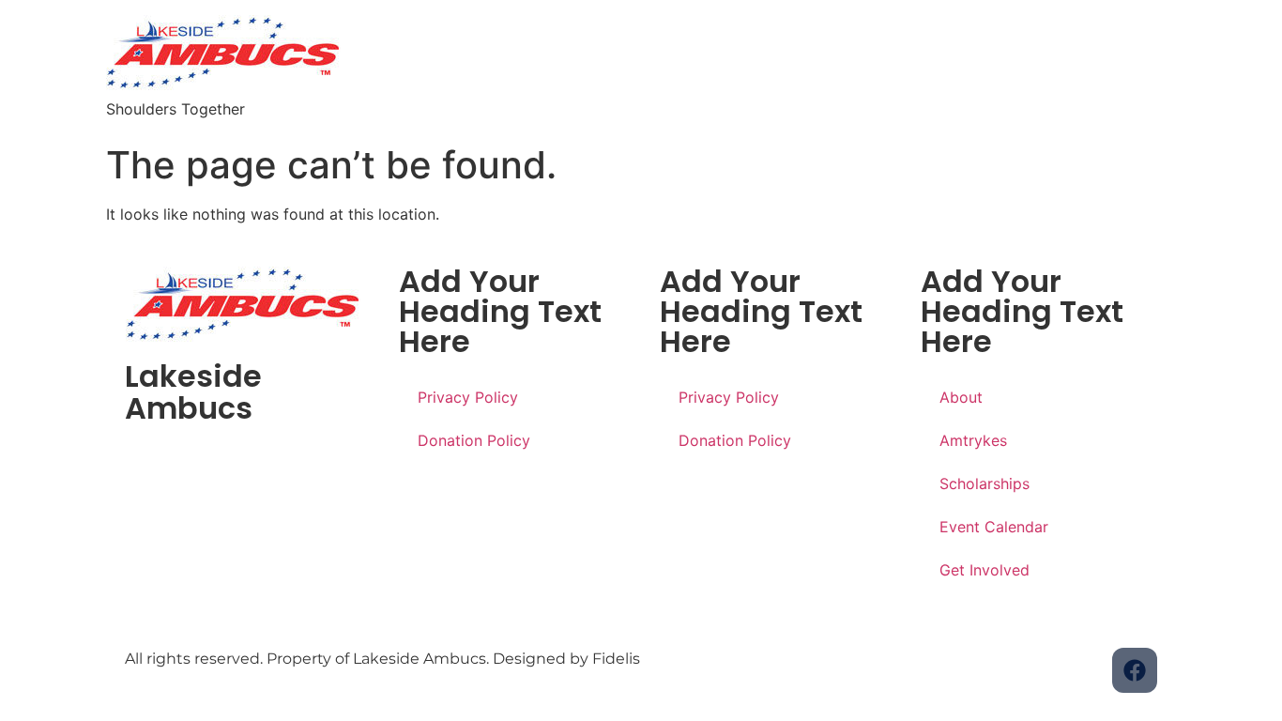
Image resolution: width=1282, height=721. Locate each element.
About (961, 397)
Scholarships (984, 483)
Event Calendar (993, 526)
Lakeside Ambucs (193, 392)
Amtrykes (973, 440)
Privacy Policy (468, 397)
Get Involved (984, 569)
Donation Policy (474, 440)
